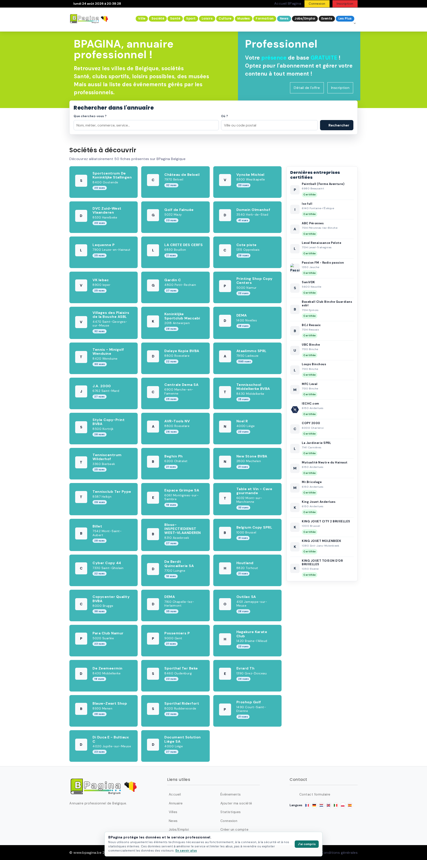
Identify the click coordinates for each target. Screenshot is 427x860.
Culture (225, 18)
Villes (173, 812)
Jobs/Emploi (304, 18)
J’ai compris (307, 844)
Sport (191, 18)
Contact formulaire (314, 794)
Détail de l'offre (307, 87)
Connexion (317, 4)
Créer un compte (234, 829)
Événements (230, 794)
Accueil (175, 794)
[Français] (307, 805)
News (284, 18)
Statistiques (230, 812)
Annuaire (176, 803)
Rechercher (338, 125)
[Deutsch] (314, 805)
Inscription (345, 4)
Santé (175, 18)
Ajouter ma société (236, 803)
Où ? (224, 116)
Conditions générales (339, 852)
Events (326, 18)
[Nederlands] (321, 805)
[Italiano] (336, 805)
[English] (329, 805)
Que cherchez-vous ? (90, 116)
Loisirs (207, 18)
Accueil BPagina (287, 3)
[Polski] (343, 805)
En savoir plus (186, 850)
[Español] (350, 805)
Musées (243, 18)
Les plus (345, 18)
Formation (265, 18)
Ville (141, 18)
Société (157, 18)
